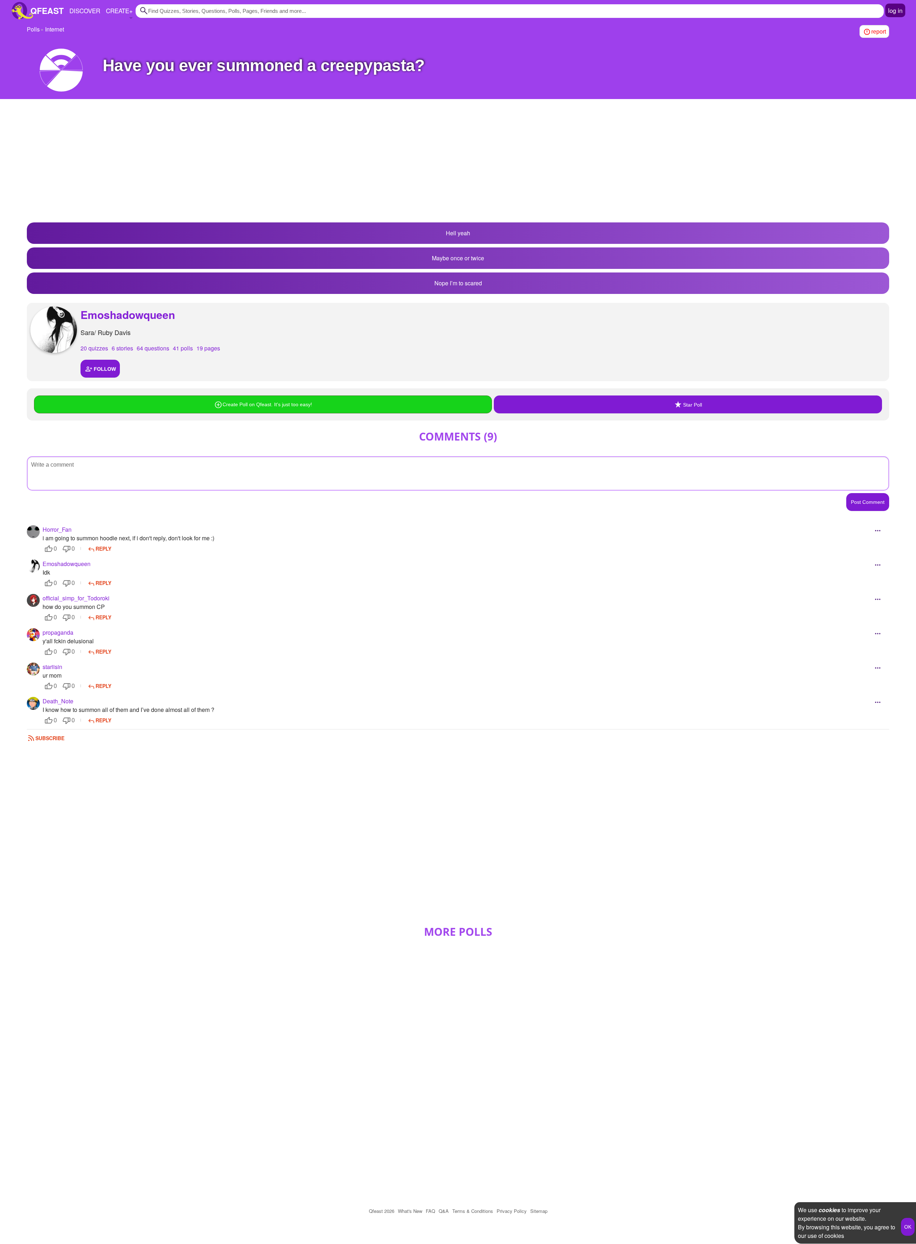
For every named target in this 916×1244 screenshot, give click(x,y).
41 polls (183, 348)
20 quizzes (94, 348)
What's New (410, 1211)
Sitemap (538, 1211)
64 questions (153, 348)
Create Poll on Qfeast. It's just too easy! (267, 404)
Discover (84, 10)
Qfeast (381, 1211)
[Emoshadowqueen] (53, 329)
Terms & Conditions (472, 1211)
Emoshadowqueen (128, 314)
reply (103, 548)
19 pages (208, 348)
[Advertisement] (458, 165)
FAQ (430, 1211)
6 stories (122, 348)
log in (895, 10)
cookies (829, 1210)
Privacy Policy (512, 1211)
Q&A (444, 1211)
